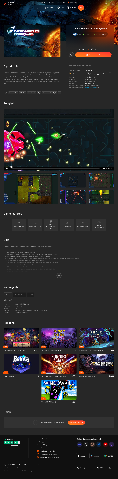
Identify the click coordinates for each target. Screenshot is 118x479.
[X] (85, 444)
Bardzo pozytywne (90, 87)
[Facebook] (98, 444)
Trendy (43, 2)
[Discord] (79, 444)
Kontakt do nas (41, 448)
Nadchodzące (61, 2)
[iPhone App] (82, 455)
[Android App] (95, 455)
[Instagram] (92, 444)
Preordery (51, 2)
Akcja (87, 83)
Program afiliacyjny (43, 445)
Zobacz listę (88, 70)
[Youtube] (105, 444)
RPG (94, 83)
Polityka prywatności (43, 442)
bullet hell (22, 93)
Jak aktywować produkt (92, 75)
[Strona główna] (9, 4)
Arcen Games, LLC (90, 77)
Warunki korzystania (43, 439)
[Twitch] (111, 444)
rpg (39, 93)
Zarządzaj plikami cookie (11, 468)
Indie (90, 83)
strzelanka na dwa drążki (49, 93)
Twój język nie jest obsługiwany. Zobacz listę (98, 73)
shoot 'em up (31, 93)
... (59, 93)
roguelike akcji (13, 93)
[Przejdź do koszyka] (106, 3)
